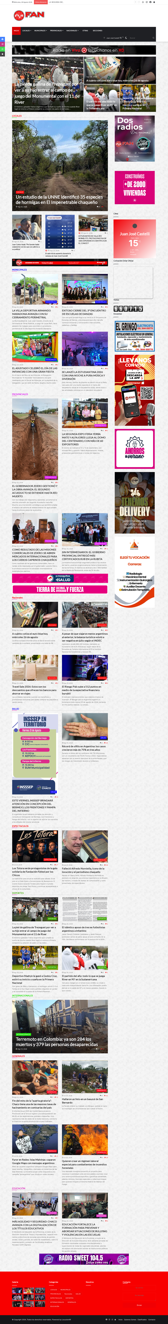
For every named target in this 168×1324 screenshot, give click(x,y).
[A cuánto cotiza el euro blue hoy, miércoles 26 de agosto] (120, 70)
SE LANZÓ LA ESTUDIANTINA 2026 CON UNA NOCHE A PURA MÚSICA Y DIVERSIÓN (83, 375)
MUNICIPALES (39, 31)
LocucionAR (66, 1320)
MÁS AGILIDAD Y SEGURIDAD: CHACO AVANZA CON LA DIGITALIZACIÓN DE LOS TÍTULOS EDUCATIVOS (88, 2)
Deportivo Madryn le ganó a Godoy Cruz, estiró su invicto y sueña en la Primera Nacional (34, 979)
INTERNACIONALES (57, 1302)
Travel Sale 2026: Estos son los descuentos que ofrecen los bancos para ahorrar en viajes (34, 690)
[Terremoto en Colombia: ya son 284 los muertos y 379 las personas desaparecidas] (60, 1026)
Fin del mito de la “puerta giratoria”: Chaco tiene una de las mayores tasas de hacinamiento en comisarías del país (34, 1104)
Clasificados (142, 1320)
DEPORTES (69, 1298)
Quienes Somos (130, 1320)
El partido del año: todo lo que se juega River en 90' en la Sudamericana (101, 105)
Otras (85, 31)
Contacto (126, 1282)
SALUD (78, 1294)
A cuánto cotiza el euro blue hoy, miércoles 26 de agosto (117, 80)
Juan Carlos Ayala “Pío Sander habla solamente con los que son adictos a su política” (26, 246)
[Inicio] (29, 15)
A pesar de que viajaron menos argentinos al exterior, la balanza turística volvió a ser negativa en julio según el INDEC (85, 637)
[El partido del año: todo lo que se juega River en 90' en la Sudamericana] (102, 98)
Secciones (97, 31)
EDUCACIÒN (54, 1306)
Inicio (16, 31)
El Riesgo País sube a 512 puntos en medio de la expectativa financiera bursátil (81, 690)
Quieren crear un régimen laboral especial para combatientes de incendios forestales (84, 1164)
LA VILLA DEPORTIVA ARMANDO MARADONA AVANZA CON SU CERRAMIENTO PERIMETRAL (31, 314)
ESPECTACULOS (56, 1298)
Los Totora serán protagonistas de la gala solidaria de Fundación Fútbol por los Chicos (34, 872)
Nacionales (72, 31)
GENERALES (72, 1302)
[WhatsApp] (2, 49)
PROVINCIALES (56, 31)
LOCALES (26, 31)
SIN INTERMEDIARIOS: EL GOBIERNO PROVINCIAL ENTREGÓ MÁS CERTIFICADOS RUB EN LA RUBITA (83, 555)
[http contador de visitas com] (128, 311)
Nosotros (90, 1282)
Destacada (19, 60)
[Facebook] (2, 39)
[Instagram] (2, 44)
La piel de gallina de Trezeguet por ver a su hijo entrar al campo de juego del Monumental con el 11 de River (34, 931)
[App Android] (2, 54)
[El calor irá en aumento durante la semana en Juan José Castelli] (60, 232)
